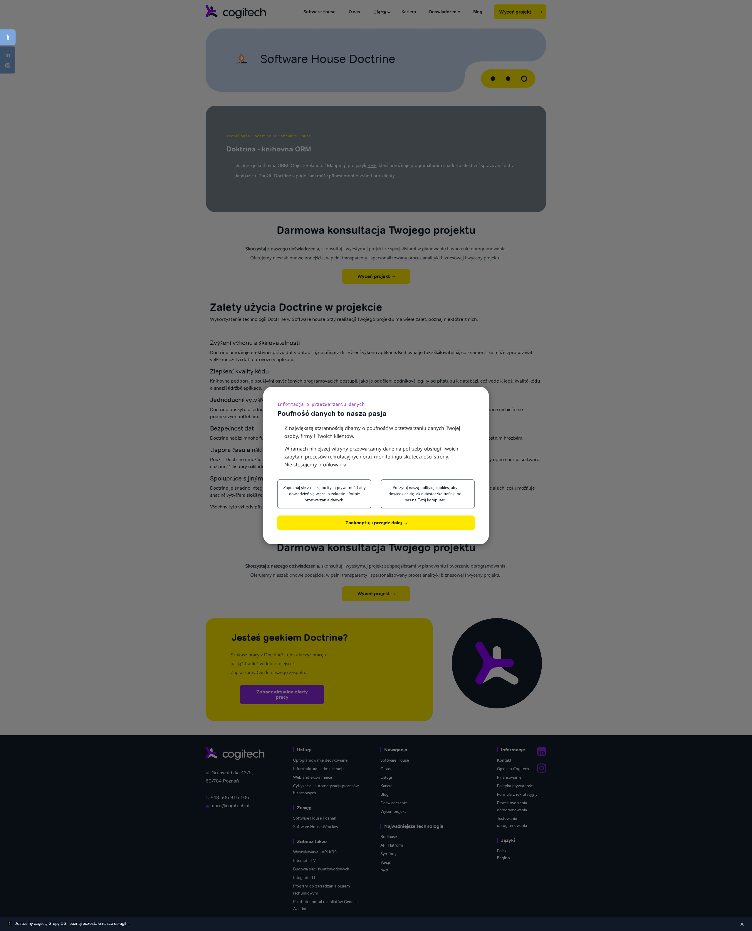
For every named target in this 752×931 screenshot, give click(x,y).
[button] (8, 37)
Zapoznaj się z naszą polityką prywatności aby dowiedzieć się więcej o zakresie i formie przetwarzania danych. (324, 493)
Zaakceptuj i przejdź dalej (374, 523)
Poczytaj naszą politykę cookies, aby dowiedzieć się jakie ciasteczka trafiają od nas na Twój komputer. (425, 493)
